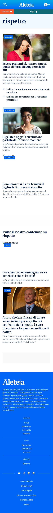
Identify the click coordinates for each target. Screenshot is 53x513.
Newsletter (26, 445)
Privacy (26, 504)
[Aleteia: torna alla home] (26, 5)
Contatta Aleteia (26, 500)
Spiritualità (26, 430)
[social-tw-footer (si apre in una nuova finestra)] (29, 473)
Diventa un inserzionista (26, 495)
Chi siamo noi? (26, 486)
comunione (9, 157)
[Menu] (9, 4)
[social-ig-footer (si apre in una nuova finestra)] (34, 473)
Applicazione (26, 449)
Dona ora (5, 11)
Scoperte (26, 434)
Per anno (26, 464)
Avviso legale (26, 490)
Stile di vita (26, 426)
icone (7, 245)
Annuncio (26, 452)
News (26, 423)
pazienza (8, 37)
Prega (32, 11)
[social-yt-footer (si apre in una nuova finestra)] (19, 473)
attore (7, 290)
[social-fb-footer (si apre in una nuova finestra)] (24, 473)
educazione (9, 110)
